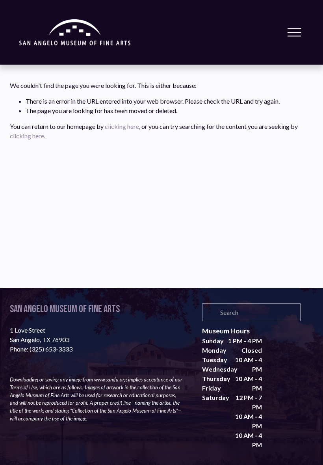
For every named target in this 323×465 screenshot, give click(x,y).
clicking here (122, 126)
